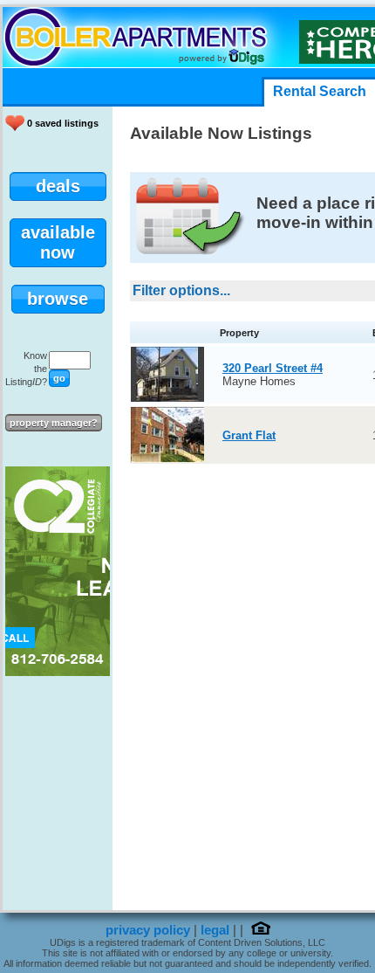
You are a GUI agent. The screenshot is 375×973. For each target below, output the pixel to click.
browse (57, 298)
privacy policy (148, 930)
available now (58, 242)
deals (58, 186)
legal (215, 930)
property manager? (54, 422)
